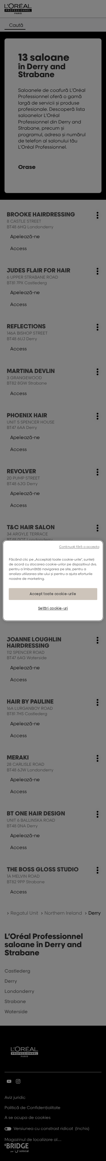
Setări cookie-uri (53, 608)
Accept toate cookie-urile (53, 594)
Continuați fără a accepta (79, 547)
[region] (53, 580)
